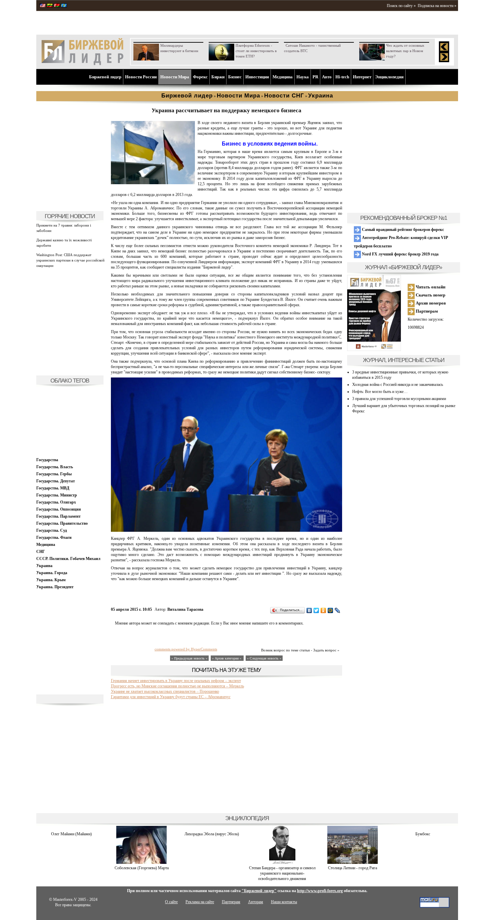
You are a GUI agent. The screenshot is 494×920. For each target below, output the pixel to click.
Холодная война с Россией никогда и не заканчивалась (397, 384)
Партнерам (426, 311)
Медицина (283, 76)
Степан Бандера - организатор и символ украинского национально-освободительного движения (282, 873)
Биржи (217, 76)
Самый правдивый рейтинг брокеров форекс (402, 229)
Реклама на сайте (200, 901)
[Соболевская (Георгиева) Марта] (141, 862)
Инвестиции (257, 76)
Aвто (327, 76)
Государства (47, 459)
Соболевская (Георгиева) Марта (142, 868)
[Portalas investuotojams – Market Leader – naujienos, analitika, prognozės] (50, 6)
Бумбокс (422, 834)
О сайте (171, 901)
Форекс (200, 76)
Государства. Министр (56, 495)
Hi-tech (342, 76)
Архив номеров (430, 303)
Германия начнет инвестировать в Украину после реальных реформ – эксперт (176, 680)
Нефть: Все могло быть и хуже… (380, 391)
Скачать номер (430, 294)
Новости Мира (174, 76)
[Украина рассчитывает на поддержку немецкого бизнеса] (153, 183)
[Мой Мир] (330, 610)
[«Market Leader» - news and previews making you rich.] (43, 6)
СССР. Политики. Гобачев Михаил (68, 558)
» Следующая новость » (264, 658)
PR (315, 76)
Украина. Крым (51, 579)
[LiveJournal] (337, 610)
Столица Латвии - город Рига (352, 868)
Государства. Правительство (62, 523)
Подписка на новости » (437, 5)
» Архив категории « (227, 658)
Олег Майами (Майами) (71, 834)
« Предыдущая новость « (189, 658)
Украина (44, 565)
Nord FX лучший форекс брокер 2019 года (400, 254)
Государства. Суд (51, 530)
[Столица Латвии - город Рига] (352, 862)
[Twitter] (316, 610)
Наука (302, 76)
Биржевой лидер (105, 76)
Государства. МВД (52, 488)
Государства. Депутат (55, 481)
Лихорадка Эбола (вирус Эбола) (211, 834)
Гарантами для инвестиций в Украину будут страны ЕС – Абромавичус (171, 696)
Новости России (141, 76)
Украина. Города (51, 572)
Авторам (255, 901)
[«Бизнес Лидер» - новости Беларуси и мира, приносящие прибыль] (57, 6)
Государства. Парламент (58, 516)
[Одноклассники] (323, 610)
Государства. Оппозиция (58, 509)
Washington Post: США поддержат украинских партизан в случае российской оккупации (70, 260)
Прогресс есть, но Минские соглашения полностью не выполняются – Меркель (177, 686)
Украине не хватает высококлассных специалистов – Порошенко (165, 691)
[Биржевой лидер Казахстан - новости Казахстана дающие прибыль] (64, 6)
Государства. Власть (54, 467)
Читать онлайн (430, 286)
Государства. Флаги (54, 537)
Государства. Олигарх (56, 502)
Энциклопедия (389, 76)
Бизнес (235, 76)
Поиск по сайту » (401, 5)
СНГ (40, 551)
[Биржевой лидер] (82, 64)
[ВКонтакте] (309, 610)
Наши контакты (284, 901)
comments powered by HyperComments (186, 649)
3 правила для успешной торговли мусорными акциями (399, 398)
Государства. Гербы (54, 474)
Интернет (362, 76)
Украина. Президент (55, 587)
